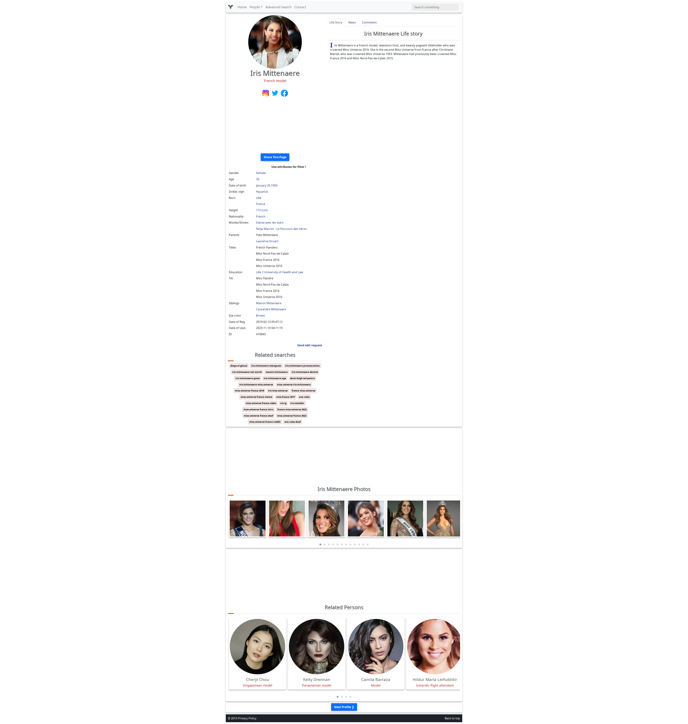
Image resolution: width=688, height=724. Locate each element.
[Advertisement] (275, 125)
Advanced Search (279, 7)
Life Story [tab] (335, 22)
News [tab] (352, 22)
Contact (300, 7)
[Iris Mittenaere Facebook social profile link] (284, 93)
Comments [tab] (369, 22)
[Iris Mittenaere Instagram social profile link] (266, 93)
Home (242, 7)
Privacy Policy (247, 718)
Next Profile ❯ (344, 707)
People (255, 7)
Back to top (452, 718)
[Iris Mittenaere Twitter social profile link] (275, 93)
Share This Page (275, 157)
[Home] (230, 7)
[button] (320, 544)
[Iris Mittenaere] (275, 42)
